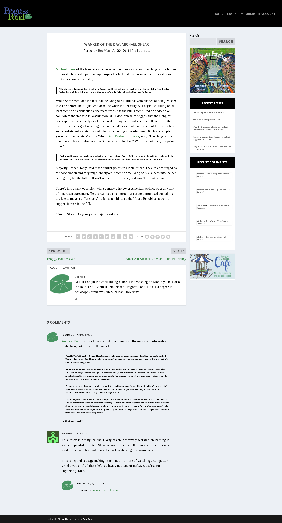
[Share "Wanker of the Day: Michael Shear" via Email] (125, 237)
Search (194, 35)
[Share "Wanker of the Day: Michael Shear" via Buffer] (113, 237)
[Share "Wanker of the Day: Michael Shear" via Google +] (90, 237)
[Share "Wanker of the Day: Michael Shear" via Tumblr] (95, 237)
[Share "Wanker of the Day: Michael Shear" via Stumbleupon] (119, 237)
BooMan (104, 50)
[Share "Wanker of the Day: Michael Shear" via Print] (131, 237)
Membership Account (258, 14)
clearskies (201, 205)
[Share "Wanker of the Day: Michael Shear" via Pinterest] (101, 237)
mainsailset (67, 433)
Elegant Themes (64, 519)
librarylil (200, 190)
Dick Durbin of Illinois (123, 136)
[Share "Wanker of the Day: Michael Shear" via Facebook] (78, 237)
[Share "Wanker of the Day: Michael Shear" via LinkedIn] (107, 237)
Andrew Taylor (72, 341)
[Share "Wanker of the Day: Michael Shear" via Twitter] (84, 237)
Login (231, 14)
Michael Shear (65, 69)
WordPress (87, 519)
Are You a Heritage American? (206, 120)
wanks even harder (106, 490)
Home (218, 14)
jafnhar (200, 221)
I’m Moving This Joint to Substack (208, 112)
